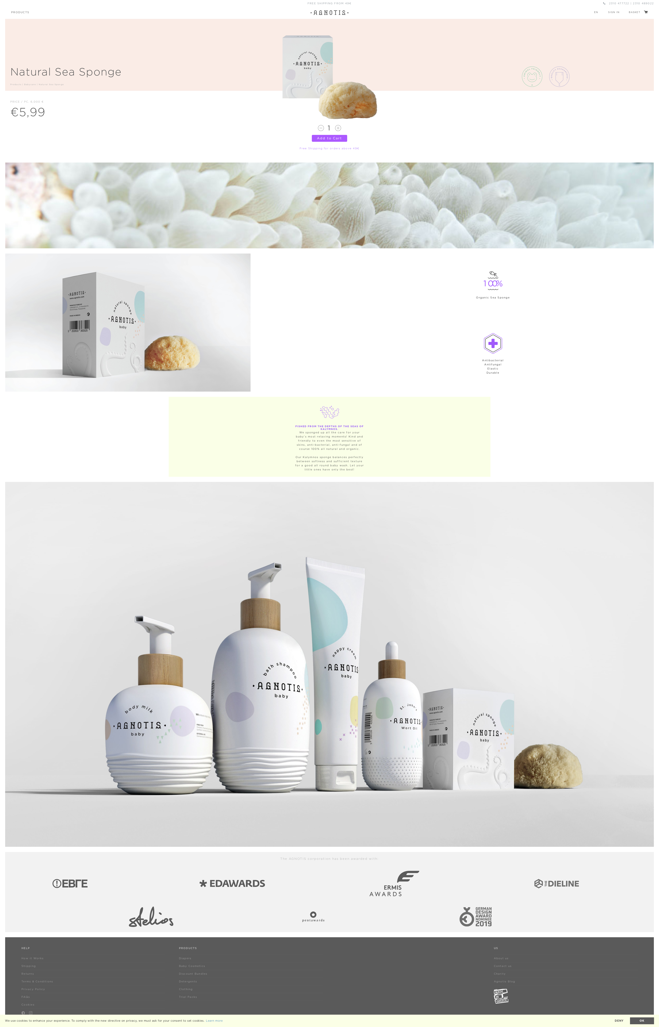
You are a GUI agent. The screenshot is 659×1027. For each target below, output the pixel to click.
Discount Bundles (193, 973)
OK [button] (642, 1020)
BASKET (635, 12)
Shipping (28, 966)
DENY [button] (619, 1020)
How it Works (32, 958)
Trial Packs (188, 997)
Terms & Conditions (37, 981)
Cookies (27, 1004)
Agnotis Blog (504, 981)
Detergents (188, 981)
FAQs (25, 997)
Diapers (185, 958)
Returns (27, 973)
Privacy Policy (33, 989)
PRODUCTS (20, 12)
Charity (500, 973)
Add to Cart (329, 138)
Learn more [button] (214, 1020)
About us (501, 958)
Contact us (503, 966)
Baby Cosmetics (192, 966)
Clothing (186, 989)
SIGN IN (614, 12)
